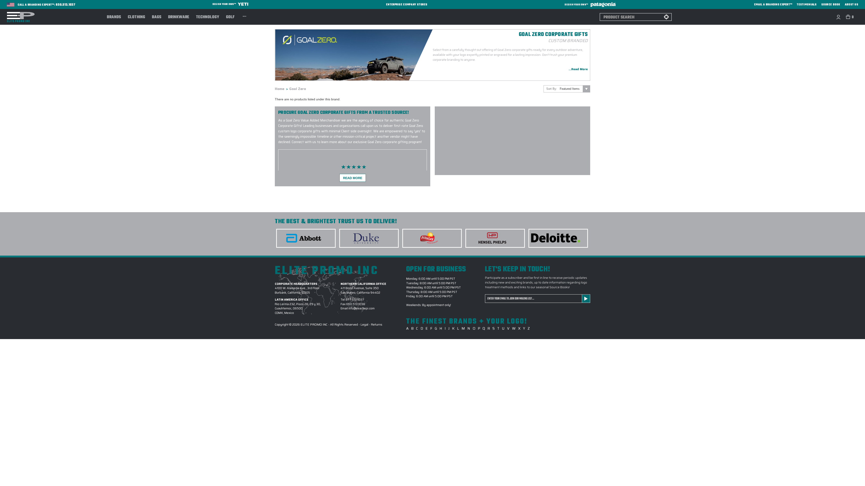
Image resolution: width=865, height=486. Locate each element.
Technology (207, 17)
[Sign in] (838, 17)
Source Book (830, 4)
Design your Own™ (224, 4)
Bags (156, 17)
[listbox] (574, 89)
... (244, 15)
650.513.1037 (65, 5)
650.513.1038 (355, 304)
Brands (114, 17)
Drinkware (178, 17)
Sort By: (551, 88)
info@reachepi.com (361, 308)
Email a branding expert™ (773, 4)
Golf (230, 17)
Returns (376, 324)
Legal (364, 324)
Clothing (136, 17)
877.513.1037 (355, 299)
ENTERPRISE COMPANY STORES (406, 4)
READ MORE (352, 178)
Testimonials (807, 4)
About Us (851, 4)
